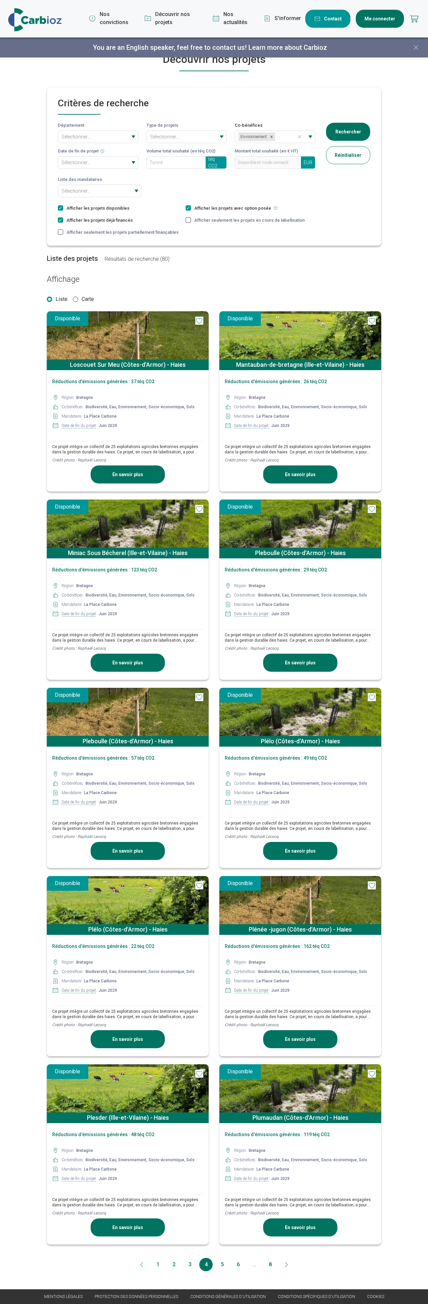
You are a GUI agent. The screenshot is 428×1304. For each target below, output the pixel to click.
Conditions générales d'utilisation (228, 1296)
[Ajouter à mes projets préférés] (199, 321)
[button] (271, 136)
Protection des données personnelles (136, 1296)
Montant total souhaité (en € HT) (266, 150)
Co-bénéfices (248, 125)
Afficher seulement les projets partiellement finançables (123, 232)
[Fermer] (416, 47)
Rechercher (348, 131)
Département (71, 125)
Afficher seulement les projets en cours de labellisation (250, 220)
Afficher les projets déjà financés (100, 220)
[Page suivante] (286, 1264)
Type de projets (162, 125)
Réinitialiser (348, 155)
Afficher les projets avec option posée (233, 208)
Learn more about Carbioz (287, 47)
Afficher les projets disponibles (98, 208)
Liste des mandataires (80, 179)
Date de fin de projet (78, 150)
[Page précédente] (141, 1264)
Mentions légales (63, 1296)
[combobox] (62, 136)
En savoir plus (127, 474)
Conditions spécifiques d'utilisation (316, 1296)
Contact (333, 18)
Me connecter (379, 18)
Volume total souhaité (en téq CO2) (180, 150)
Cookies (375, 1296)
